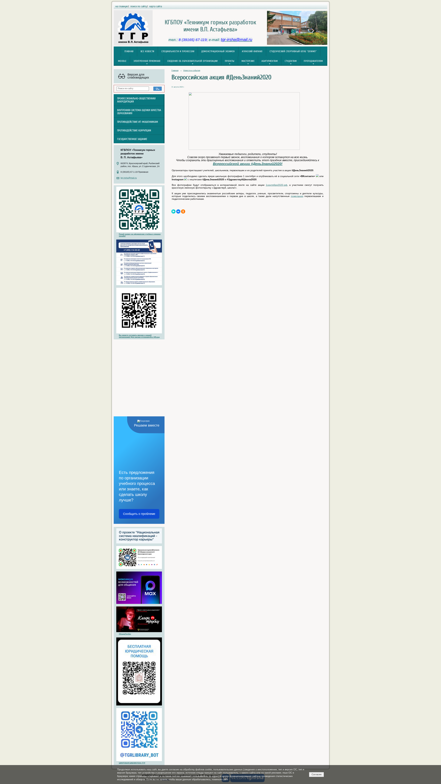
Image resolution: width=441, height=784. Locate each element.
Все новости (147, 51)
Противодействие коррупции (134, 130)
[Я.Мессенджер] (173, 211)
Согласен (316, 774)
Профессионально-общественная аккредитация (136, 100)
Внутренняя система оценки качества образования (139, 112)
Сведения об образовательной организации (192, 61)
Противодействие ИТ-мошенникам (137, 121)
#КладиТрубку (125, 634)
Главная (129, 51)
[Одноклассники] (183, 211)
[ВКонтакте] (178, 211)
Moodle (122, 61)
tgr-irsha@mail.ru (129, 178)
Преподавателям (313, 61)
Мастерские (248, 61)
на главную (121, 6)
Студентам (291, 61)
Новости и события (191, 70)
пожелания (297, 196)
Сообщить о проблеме (139, 514)
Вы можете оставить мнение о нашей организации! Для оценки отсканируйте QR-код (139, 336)
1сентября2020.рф (276, 185)
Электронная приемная (147, 61)
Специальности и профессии (177, 51)
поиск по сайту (138, 6)
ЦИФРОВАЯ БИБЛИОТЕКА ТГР (132, 763)
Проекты (229, 61)
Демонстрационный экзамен (218, 51)
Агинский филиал (252, 51)
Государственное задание (132, 139)
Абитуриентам (269, 61)
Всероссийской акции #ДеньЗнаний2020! (248, 164)
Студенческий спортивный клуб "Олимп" (293, 51)
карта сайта (155, 6)
